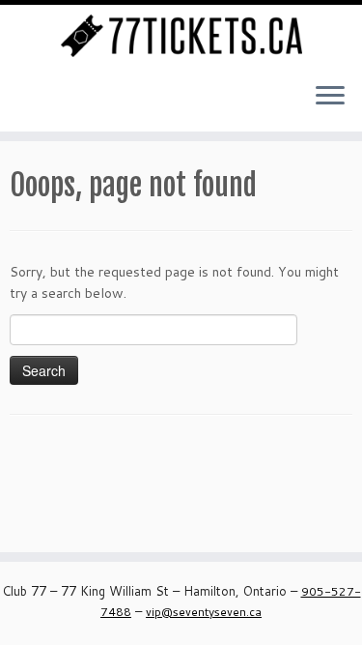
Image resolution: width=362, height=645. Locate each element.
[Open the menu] (330, 96)
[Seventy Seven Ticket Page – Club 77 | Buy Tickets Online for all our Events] (181, 36)
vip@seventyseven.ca (204, 611)
